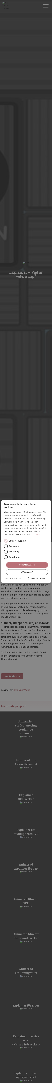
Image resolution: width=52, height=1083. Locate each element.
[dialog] (26, 541)
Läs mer (36, 534)
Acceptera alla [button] (27, 565)
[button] (36, 578)
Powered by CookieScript (14, 578)
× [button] (46, 503)
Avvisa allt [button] (27, 572)
